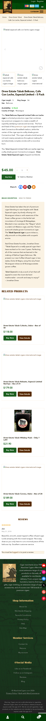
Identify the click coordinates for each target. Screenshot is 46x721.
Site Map (23, 628)
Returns (23, 648)
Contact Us (23, 644)
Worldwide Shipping (23, 611)
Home (4, 17)
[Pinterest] (25, 187)
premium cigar (21, 126)
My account (23, 652)
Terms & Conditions (23, 615)
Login (33, 1)
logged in (16, 552)
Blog (23, 681)
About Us (23, 606)
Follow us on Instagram (23, 673)
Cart (35, 715)
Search (23, 717)
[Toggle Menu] (41, 11)
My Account (7, 717)
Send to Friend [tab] (25, 198)
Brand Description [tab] (9, 198)
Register (40, 1)
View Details (24, 338)
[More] (34, 187)
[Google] (44, 592)
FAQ (23, 624)
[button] (25, 177)
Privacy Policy (23, 619)
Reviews (23, 677)
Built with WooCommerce (29, 693)
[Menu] (42, 6)
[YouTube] (44, 565)
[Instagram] (44, 572)
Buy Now (8, 177)
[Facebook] (21, 187)
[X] (29, 187)
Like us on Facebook (23, 668)
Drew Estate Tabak (15, 17)
